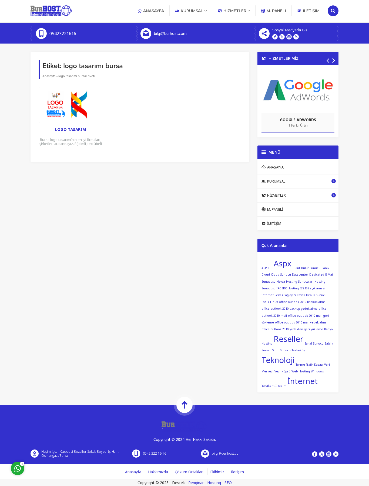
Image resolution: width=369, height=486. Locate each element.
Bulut (296, 268)
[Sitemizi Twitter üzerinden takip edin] (282, 36)
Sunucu (285, 350)
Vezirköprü (282, 371)
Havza (281, 281)
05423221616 (62, 33)
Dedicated (316, 274)
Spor (275, 350)
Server (266, 350)
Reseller (288, 338)
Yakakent (267, 386)
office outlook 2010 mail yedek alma (301, 322)
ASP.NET (267, 268)
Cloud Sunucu (281, 274)
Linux (274, 302)
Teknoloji (278, 360)
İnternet (302, 381)
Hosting (214, 482)
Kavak (301, 295)
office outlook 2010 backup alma (302, 302)
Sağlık (329, 343)
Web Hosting (300, 371)
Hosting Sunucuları (299, 281)
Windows (317, 371)
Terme (300, 364)
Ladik (265, 302)
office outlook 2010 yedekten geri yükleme (292, 329)
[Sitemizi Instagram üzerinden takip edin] (289, 36)
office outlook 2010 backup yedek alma (289, 308)
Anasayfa (48, 76)
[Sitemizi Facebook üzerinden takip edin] (275, 36)
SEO (228, 482)
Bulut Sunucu (310, 268)
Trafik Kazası (314, 364)
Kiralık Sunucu (316, 295)
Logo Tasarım (70, 129)
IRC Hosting (290, 288)
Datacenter (300, 274)
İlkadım (281, 386)
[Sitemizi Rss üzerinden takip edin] (296, 36)
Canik (325, 268)
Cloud (265, 274)
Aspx (282, 263)
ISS (302, 288)
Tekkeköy (298, 350)
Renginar (196, 482)
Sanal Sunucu (314, 343)
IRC (279, 288)
